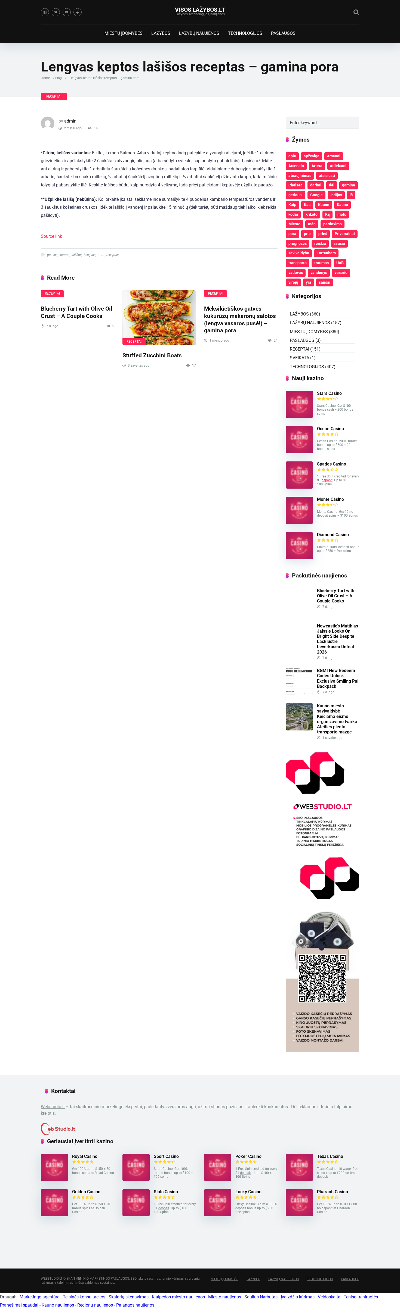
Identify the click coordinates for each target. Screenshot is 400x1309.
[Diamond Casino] (299, 557)
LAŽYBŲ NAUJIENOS (199, 33)
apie (292, 156)
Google (316, 195)
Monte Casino (330, 499)
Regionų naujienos (95, 1305)
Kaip (292, 204)
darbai (315, 185)
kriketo (312, 214)
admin (70, 121)
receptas (112, 255)
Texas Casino (330, 1156)
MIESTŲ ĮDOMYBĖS (123, 33)
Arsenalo (296, 166)
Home (45, 78)
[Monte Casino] (299, 522)
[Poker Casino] (217, 1179)
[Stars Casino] (299, 416)
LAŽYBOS (160, 33)
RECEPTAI (53, 96)
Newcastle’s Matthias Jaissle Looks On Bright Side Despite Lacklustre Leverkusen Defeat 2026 (337, 639)
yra (308, 282)
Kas (307, 204)
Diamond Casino (333, 534)
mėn (312, 224)
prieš (322, 234)
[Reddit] (77, 12)
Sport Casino (166, 1156)
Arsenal (333, 156)
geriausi (295, 195)
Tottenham (326, 253)
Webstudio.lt (53, 1106)
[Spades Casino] (299, 487)
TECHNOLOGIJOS (245, 33)
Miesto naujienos (224, 1296)
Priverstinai (345, 234)
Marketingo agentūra (40, 1296)
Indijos (336, 195)
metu (341, 214)
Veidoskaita (329, 1296)
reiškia (320, 243)
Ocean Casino (330, 428)
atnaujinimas (299, 175)
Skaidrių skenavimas (129, 1296)
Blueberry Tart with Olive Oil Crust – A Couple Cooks (76, 312)
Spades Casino (331, 464)
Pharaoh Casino (332, 1191)
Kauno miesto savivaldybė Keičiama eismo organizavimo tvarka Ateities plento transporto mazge (337, 719)
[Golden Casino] (54, 1214)
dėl (331, 185)
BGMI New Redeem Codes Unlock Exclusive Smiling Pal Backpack (337, 678)
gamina (52, 255)
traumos (321, 263)
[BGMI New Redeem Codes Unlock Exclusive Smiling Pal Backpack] (299, 693)
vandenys (318, 272)
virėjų (293, 282)
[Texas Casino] (299, 1179)
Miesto (294, 224)
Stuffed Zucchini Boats (152, 355)
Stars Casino (329, 393)
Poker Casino (248, 1156)
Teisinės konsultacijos (84, 1296)
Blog (58, 78)
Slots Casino (166, 1191)
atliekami (338, 166)
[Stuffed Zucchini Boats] (159, 317)
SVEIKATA (299, 357)
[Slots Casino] (136, 1214)
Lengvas (90, 255)
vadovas (295, 272)
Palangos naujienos (135, 1305)
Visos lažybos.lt (200, 10)
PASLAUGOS (283, 33)
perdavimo (332, 224)
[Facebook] (45, 12)
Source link (51, 236)
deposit (327, 480)
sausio (339, 243)
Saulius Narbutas (261, 1296)
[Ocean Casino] (299, 451)
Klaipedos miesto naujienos (178, 1296)
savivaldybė (298, 253)
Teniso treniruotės (361, 1296)
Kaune (323, 204)
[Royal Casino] (54, 1179)
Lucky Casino (248, 1191)
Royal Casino (84, 1156)
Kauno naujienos (58, 1305)
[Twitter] (56, 12)
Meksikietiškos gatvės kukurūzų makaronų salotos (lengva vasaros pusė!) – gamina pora (240, 319)
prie (307, 234)
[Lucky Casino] (217, 1214)
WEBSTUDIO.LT (51, 1278)
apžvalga (311, 156)
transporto (297, 263)
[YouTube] (67, 12)
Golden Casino (86, 1191)
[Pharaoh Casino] (299, 1214)
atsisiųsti (327, 175)
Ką (327, 214)
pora (101, 255)
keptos (64, 255)
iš (351, 195)
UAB (340, 263)
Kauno (342, 204)
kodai (293, 214)
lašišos (77, 255)
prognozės (297, 243)
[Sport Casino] (136, 1179)
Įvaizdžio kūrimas (298, 1296)
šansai (324, 282)
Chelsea (295, 185)
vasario (341, 272)
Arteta (317, 166)
